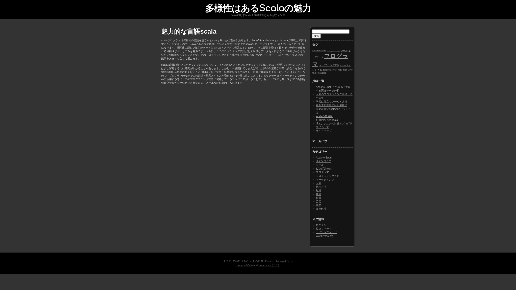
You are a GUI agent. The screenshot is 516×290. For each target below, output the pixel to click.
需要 (314, 73)
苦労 (350, 70)
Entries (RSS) (244, 265)
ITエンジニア (333, 50)
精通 (345, 70)
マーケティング (325, 179)
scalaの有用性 (324, 116)
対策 (334, 70)
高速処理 (321, 73)
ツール (344, 50)
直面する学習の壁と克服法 (331, 105)
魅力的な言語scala (327, 119)
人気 (319, 70)
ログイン (321, 225)
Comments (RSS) (268, 265)
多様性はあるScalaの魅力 (258, 8)
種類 (340, 70)
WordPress (286, 261)
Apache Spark (319, 50)
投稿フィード (324, 228)
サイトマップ (324, 130)
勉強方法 (327, 70)
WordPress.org (324, 235)
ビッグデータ (324, 168)
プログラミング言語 (329, 65)
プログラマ (322, 172)
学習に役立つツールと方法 (331, 101)
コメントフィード (326, 232)
